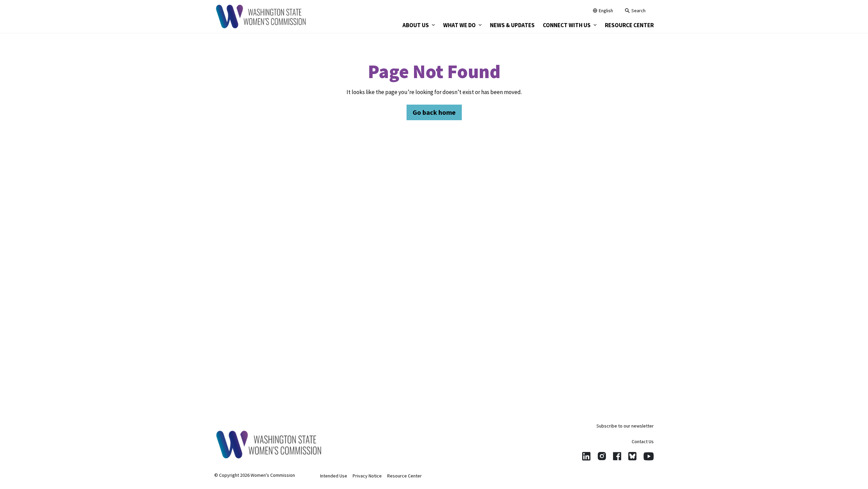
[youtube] (649, 456)
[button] (635, 11)
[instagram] (602, 456)
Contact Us (643, 441)
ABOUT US (415, 25)
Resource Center (404, 476)
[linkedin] (586, 456)
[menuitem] (418, 25)
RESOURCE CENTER (629, 25)
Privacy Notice (367, 476)
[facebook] (617, 456)
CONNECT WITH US (567, 25)
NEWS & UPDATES (512, 25)
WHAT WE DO (459, 25)
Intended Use (333, 476)
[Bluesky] (632, 456)
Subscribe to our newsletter (625, 426)
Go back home (434, 112)
